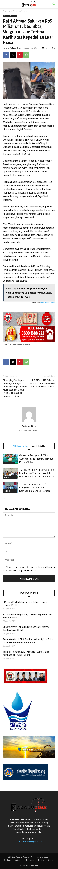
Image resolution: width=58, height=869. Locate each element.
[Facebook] (6, 55)
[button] (5, 4)
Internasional (9, 463)
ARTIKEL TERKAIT (21, 446)
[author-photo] (29, 422)
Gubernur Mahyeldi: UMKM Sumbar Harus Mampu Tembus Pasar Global (36, 459)
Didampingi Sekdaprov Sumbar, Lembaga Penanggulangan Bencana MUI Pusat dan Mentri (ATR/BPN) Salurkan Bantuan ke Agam (15, 388)
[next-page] (9, 498)
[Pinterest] (20, 55)
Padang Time (15, 48)
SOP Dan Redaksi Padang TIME (20, 857)
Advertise (19, 860)
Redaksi (51, 860)
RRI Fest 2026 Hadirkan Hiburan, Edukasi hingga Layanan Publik (25, 603)
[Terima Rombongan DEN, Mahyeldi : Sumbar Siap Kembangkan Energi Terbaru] (10, 487)
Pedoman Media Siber (35, 860)
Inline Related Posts (47, 302)
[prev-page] (5, 498)
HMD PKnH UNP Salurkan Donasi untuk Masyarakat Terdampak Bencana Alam (42, 383)
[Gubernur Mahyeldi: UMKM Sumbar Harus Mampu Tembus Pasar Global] (10, 459)
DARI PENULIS (38, 446)
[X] (13, 55)
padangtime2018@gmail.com (29, 841)
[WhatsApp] (26, 55)
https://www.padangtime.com (29, 430)
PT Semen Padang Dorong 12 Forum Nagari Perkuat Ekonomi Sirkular (27, 616)
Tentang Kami (42, 857)
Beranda (6, 11)
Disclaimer (8, 860)
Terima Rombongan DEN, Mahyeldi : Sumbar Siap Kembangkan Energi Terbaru (34, 487)
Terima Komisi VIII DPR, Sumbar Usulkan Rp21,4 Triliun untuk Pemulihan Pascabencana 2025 (37, 473)
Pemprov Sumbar (20, 11)
